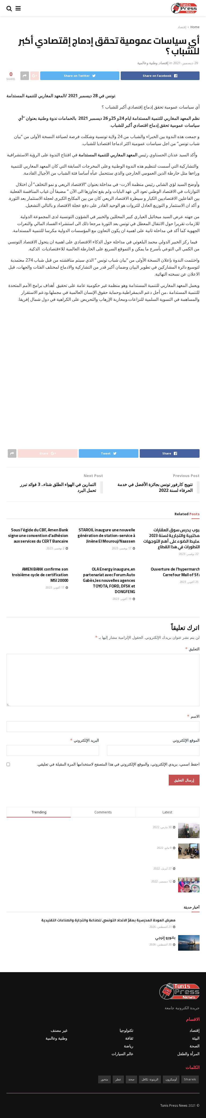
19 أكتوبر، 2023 (122, 599)
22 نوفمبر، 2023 (189, 554)
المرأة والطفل (188, 1053)
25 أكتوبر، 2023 (189, 582)
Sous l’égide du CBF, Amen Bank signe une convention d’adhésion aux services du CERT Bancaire (38, 535)
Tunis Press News (173, 1105)
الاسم (193, 716)
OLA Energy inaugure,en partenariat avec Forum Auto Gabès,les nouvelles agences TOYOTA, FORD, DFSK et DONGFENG (109, 580)
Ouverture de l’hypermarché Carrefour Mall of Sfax (176, 572)
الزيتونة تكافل (150, 1079)
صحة (131, 1079)
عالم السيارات (122, 1053)
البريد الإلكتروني (84, 740)
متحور (104, 1079)
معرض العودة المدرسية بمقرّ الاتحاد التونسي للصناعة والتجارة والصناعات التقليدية (108, 920)
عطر (118, 1079)
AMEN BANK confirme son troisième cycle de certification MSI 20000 (40, 574)
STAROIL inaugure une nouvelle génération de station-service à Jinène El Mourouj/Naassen (106, 535)
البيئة (196, 1038)
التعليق (192, 648)
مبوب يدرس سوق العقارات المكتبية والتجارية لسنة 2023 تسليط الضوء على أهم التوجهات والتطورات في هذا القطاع (172, 538)
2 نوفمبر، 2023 (55, 548)
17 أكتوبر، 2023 (55, 587)
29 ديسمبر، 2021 (185, 62)
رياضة (128, 1045)
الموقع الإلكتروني (186, 740)
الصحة (195, 1045)
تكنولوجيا (126, 1030)
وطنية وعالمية (147, 62)
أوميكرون (171, 1079)
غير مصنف (59, 1030)
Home (195, 27)
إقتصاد (182, 27)
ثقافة (129, 1038)
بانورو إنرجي (165, 937)
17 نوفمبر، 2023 (122, 548)
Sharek (190, 1079)
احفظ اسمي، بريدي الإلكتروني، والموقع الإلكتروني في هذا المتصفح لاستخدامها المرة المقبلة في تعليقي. (118, 764)
